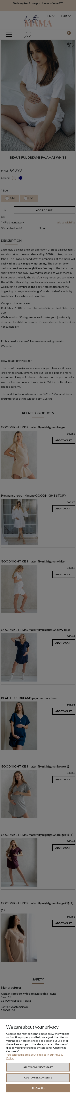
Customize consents (38, 1077)
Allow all (38, 1088)
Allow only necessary (38, 1067)
